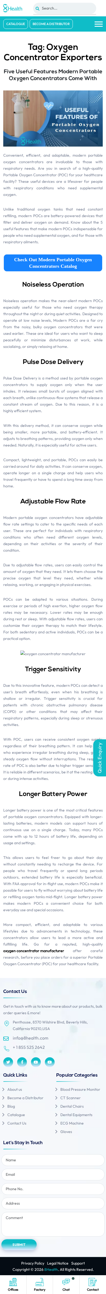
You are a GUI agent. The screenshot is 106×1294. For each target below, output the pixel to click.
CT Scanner (70, 1097)
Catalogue (15, 24)
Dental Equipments (76, 1114)
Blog (11, 1106)
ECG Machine (72, 1123)
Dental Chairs (72, 1106)
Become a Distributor (51, 24)
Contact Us (16, 1123)
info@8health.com (30, 1038)
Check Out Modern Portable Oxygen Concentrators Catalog (53, 263)
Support (78, 1263)
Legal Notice (57, 1263)
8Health (51, 1269)
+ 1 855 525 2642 (29, 1047)
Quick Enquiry (99, 758)
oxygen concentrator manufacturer (33, 950)
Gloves (66, 1131)
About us (14, 1089)
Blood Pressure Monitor (80, 1089)
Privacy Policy (32, 1263)
